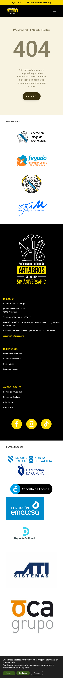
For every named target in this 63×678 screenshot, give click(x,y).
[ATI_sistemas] (31, 587)
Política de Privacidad (12, 391)
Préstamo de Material (12, 353)
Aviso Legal (8, 402)
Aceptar (9, 673)
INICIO (31, 96)
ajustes (25, 667)
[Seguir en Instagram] (31, 424)
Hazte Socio (8, 363)
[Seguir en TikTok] (46, 424)
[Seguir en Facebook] (16, 424)
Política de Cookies (11, 397)
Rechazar (23, 673)
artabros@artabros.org (13, 336)
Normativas (8, 407)
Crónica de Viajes (10, 369)
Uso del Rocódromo (12, 358)
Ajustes (37, 673)
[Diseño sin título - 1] (31, 633)
